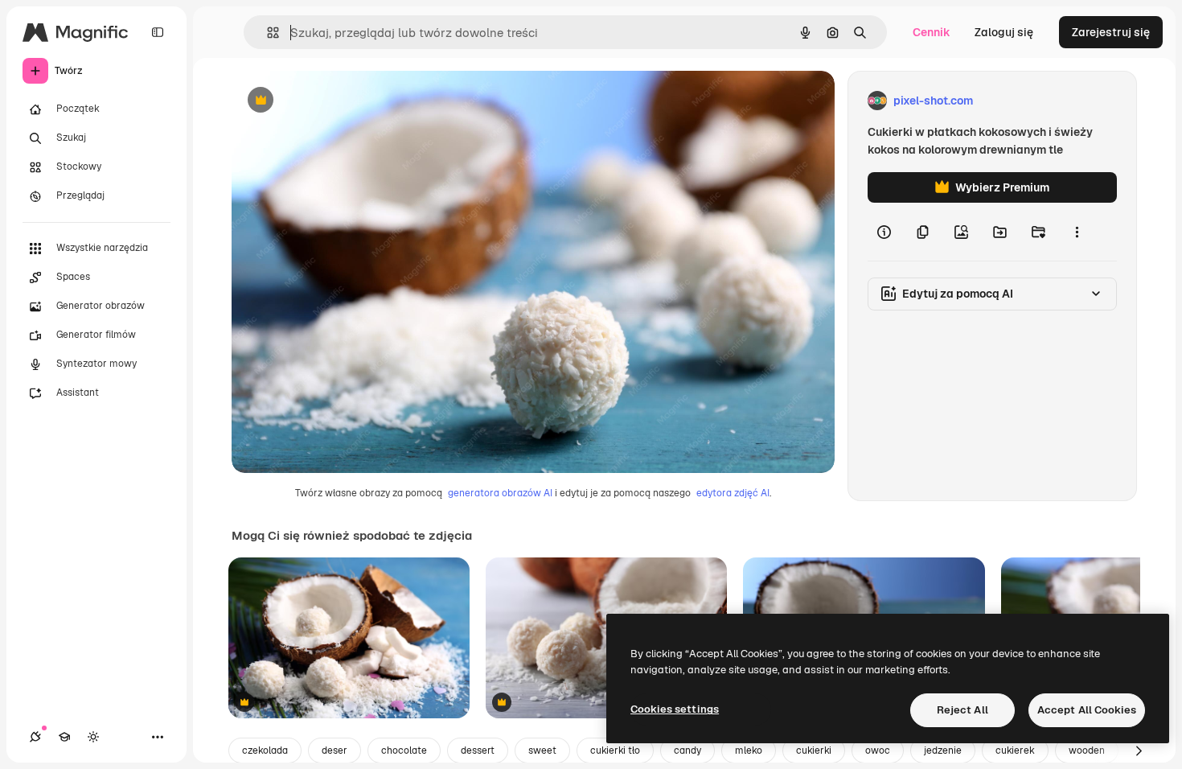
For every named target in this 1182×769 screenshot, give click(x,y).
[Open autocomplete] (266, 33)
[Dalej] (1138, 750)
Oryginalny (342, 101)
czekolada (265, 750)
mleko (748, 750)
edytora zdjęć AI (733, 493)
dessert (478, 750)
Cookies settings (674, 709)
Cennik (931, 32)
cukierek (1015, 750)
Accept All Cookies (1086, 710)
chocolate (404, 750)
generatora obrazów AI (500, 493)
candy (687, 750)
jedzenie (943, 750)
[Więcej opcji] (1077, 232)
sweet (542, 750)
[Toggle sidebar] (157, 32)
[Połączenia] (35, 737)
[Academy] (64, 737)
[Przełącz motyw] (93, 737)
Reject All (962, 710)
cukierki (813, 750)
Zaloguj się (1004, 32)
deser (334, 750)
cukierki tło (615, 750)
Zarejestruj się (1111, 32)
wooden (1087, 750)
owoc (877, 750)
